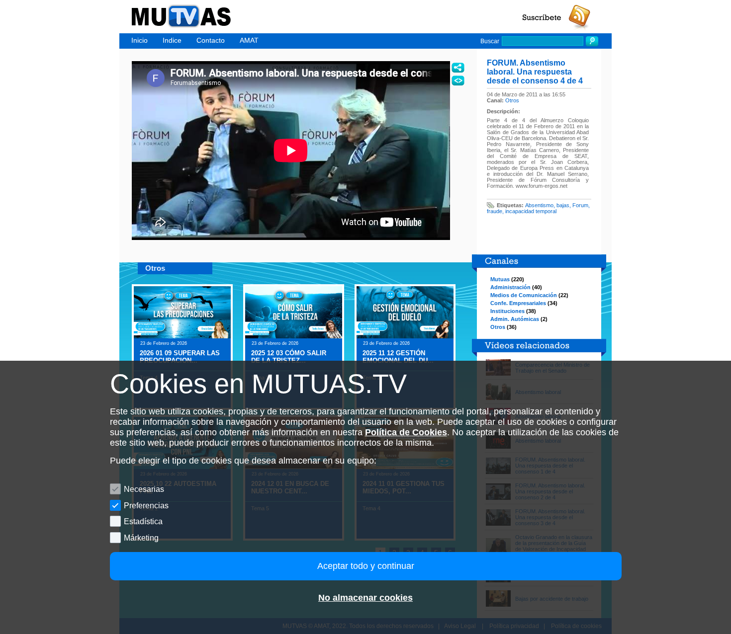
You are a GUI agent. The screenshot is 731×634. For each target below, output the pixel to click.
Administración (510, 287)
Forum (580, 205)
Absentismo (539, 205)
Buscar (489, 41)
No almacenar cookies (365, 598)
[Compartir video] (458, 68)
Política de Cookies (406, 432)
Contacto (210, 40)
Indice (172, 40)
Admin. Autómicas (514, 319)
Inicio (139, 40)
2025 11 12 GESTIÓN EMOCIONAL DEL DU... (398, 356)
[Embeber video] (458, 80)
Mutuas (500, 279)
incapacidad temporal (530, 211)
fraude (494, 211)
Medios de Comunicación (523, 295)
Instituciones (507, 311)
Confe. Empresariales (518, 303)
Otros (512, 100)
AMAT (249, 40)
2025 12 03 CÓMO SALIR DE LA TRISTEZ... (288, 356)
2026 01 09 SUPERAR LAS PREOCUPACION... (180, 356)
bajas (562, 205)
